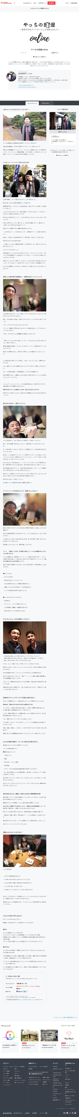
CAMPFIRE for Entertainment (56, 1079)
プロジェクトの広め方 (33, 1084)
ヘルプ (66, 1076)
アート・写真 (6, 1082)
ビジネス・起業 (6, 1080)
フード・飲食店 (6, 1071)
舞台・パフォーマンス (19, 1082)
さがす (34, 3)
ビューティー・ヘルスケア (20, 1080)
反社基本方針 (68, 1098)
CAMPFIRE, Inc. (18, 1113)
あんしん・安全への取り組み (70, 1071)
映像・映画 (17, 1075)
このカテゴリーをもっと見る (68, 1025)
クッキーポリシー (69, 1104)
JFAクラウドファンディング (57, 1094)
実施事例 (45, 1082)
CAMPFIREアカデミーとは (34, 1077)
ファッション (6, 1075)
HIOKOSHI (55, 1091)
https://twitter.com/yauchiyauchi (27, 87)
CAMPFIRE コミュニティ (57, 1069)
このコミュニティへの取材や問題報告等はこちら (65, 1017)
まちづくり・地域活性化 (20, 1066)
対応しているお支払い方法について (26, 999)
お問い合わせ (68, 1079)
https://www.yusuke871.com (26, 85)
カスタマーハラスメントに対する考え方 (70, 1101)
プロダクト (5, 1068)
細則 (66, 1087)
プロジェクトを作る (33, 1066)
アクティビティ (46, 103)
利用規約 (67, 1085)
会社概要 (27, 1113)
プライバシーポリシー (69, 1089)
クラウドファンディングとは (35, 1079)
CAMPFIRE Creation (57, 1072)
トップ (32, 103)
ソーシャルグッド (6, 1084)
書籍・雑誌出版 (18, 1078)
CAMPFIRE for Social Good (57, 1075)
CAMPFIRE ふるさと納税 (57, 1085)
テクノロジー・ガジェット (8, 1066)
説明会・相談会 (46, 1077)
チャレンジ (17, 1071)
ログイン (68, 3)
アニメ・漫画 (6, 1073)
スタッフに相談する (44, 1066)
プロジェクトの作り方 (33, 1082)
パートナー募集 (43, 1113)
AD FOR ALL (55, 1089)
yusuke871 (22, 73)
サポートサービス (46, 1079)
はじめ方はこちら (27, 3)
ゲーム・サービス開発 (7, 1078)
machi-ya (55, 1097)
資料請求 (51, 3)
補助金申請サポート (57, 1100)
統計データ (45, 1084)
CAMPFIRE (55, 1066)
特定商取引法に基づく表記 (70, 1092)
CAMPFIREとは (68, 1068)
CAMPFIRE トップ (42, 3)
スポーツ (16, 1073)
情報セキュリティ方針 (69, 1095)
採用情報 (34, 1113)
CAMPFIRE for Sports (57, 1083)
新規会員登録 (74, 3)
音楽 (15, 1068)
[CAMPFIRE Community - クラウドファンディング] (6, 3)
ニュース (67, 1074)
